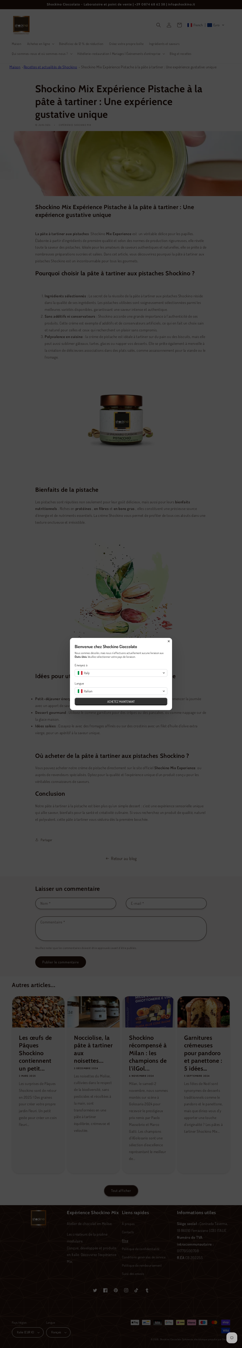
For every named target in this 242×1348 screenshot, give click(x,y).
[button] (121, 673)
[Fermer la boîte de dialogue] (168, 641)
